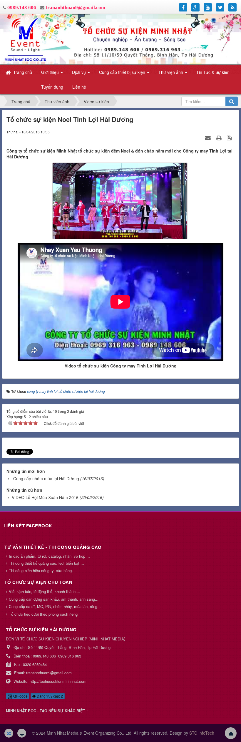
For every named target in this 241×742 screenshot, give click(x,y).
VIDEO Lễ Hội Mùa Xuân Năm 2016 (45, 497)
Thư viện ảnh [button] (171, 72)
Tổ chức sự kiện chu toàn (38, 582)
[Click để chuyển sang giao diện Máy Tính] (21, 733)
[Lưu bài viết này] (230, 137)
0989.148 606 (21, 7)
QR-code (20, 695)
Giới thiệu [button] (50, 72)
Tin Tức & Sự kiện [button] (213, 72)
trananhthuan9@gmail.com (75, 7)
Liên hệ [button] (79, 87)
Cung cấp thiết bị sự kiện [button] (122, 72)
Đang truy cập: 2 (49, 695)
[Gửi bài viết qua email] (208, 137)
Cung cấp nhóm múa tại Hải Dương (46, 478)
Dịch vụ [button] (79, 72)
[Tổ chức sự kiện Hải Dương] (120, 39)
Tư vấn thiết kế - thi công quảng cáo (52, 547)
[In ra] (219, 137)
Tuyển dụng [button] (52, 87)
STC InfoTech (201, 733)
